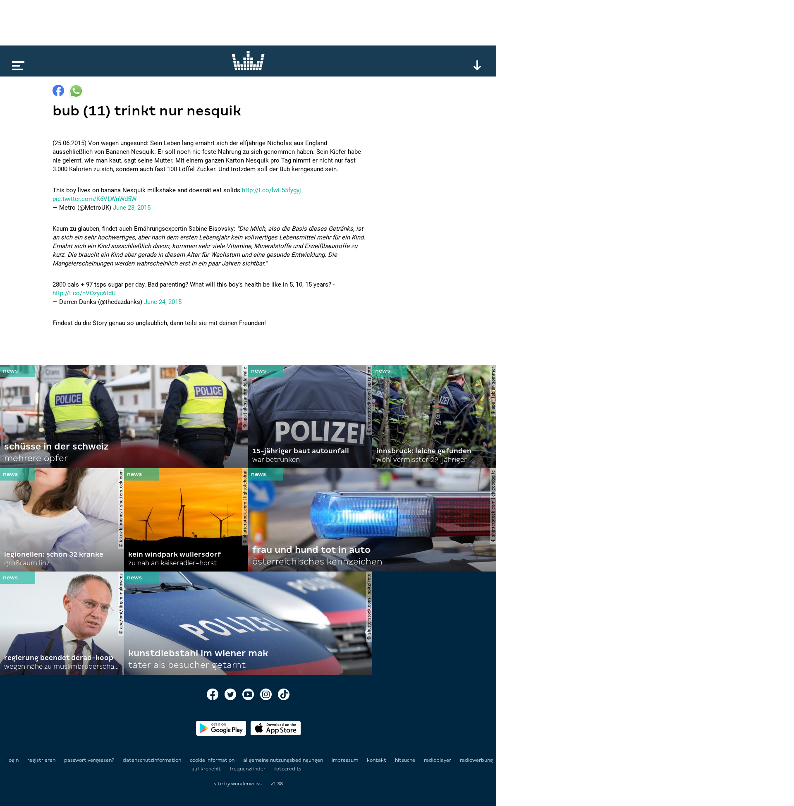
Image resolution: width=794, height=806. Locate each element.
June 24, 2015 (163, 302)
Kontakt (377, 760)
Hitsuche (405, 760)
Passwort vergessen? (89, 760)
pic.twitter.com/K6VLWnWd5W (94, 199)
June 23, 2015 (132, 207)
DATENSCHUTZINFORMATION (152, 760)
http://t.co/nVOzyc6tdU (84, 293)
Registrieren (41, 760)
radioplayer (438, 760)
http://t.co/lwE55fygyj (271, 190)
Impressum (345, 760)
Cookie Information (213, 760)
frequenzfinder (248, 769)
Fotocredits (287, 769)
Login (13, 760)
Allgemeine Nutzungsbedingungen (283, 760)
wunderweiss (246, 784)
